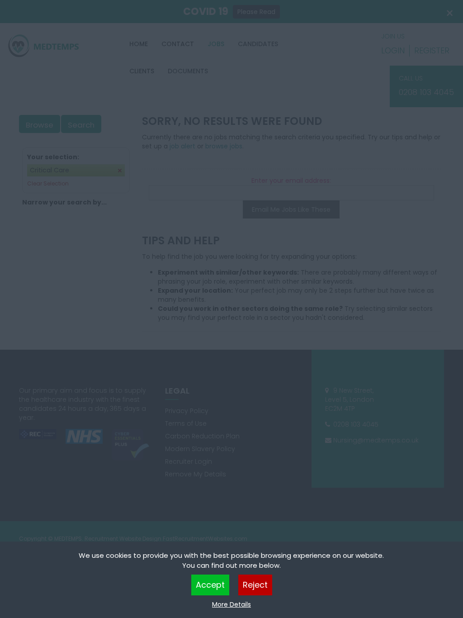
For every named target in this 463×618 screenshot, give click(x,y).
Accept (210, 584)
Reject (255, 584)
